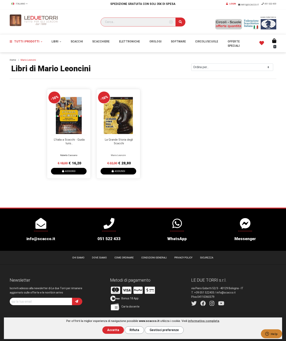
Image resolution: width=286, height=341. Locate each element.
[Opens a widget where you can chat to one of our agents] (271, 334)
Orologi (155, 41)
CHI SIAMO (78, 257)
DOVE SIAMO (99, 257)
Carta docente (130, 306)
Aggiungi (70, 171)
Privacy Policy (183, 257)
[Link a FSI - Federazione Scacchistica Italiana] (251, 24)
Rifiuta (134, 330)
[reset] (171, 22)
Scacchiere (101, 41)
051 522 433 (270, 4)
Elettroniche (129, 41)
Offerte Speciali (234, 43)
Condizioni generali (154, 257)
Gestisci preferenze (164, 330)
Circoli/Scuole (206, 41)
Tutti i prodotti (27, 41)
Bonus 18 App (130, 298)
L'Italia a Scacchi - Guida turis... (69, 141)
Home (13, 60)
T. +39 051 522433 (202, 292)
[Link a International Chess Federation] (268, 24)
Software (178, 41)
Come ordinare (124, 257)
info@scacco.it (250, 5)
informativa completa (203, 321)
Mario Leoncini (118, 155)
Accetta (113, 330)
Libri (55, 41)
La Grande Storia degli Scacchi (119, 141)
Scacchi (77, 41)
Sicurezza (206, 257)
